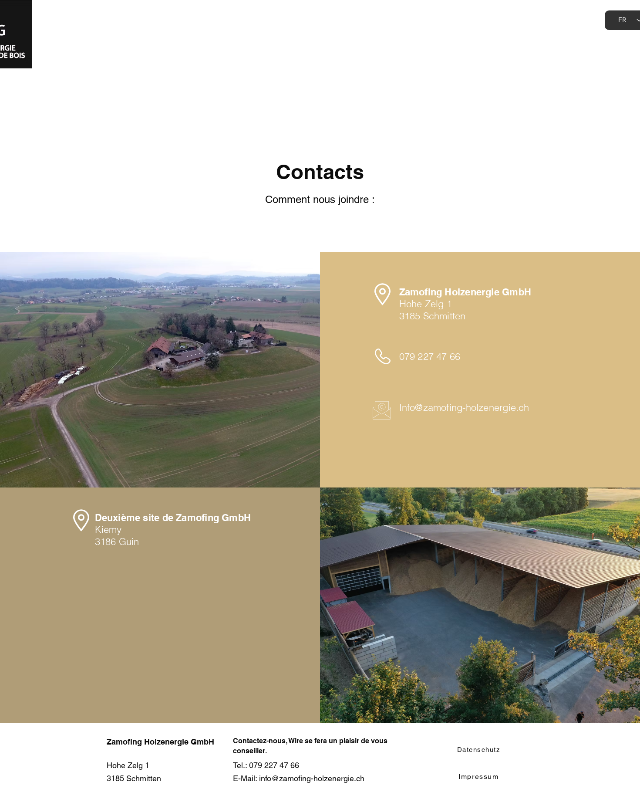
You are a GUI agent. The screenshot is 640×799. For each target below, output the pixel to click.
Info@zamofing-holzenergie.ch (464, 407)
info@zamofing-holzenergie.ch (311, 778)
